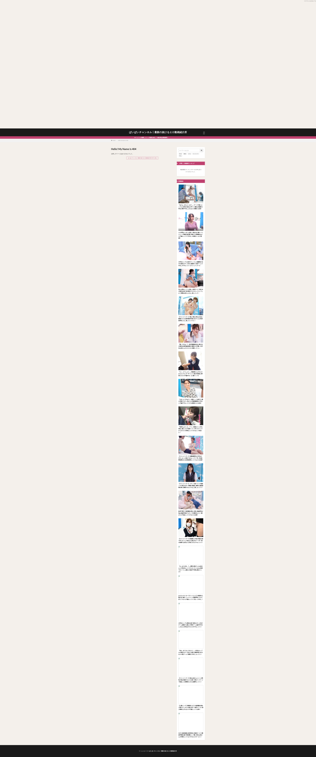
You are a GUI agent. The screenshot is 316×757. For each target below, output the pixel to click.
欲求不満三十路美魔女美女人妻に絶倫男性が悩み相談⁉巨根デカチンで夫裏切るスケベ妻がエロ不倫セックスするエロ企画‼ (190, 513)
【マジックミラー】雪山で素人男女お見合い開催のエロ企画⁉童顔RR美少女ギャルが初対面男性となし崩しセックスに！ (190, 318)
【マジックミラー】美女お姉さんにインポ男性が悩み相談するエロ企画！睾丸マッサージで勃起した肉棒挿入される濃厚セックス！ (190, 679)
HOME (114, 140)
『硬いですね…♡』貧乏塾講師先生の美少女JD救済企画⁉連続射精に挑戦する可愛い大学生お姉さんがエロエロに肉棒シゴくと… (190, 346)
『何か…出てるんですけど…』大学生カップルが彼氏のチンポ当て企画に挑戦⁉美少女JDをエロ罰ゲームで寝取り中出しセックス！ (190, 652)
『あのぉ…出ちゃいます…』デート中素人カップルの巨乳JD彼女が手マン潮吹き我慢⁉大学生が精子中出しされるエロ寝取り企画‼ (190, 206)
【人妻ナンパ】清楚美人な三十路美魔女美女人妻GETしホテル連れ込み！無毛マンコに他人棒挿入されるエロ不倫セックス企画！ (190, 707)
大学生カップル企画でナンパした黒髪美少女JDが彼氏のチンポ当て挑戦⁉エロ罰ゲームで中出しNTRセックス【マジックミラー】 (190, 263)
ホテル (189, 153)
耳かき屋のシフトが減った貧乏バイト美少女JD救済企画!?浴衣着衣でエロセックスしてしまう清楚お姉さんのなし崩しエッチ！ (190, 291)
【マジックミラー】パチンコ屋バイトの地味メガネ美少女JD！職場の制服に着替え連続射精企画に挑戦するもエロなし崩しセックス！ (190, 485)
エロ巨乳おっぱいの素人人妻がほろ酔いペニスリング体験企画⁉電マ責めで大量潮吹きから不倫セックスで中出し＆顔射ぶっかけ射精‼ (190, 235)
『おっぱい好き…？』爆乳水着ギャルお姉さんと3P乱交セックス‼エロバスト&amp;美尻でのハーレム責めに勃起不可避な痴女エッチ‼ (190, 568)
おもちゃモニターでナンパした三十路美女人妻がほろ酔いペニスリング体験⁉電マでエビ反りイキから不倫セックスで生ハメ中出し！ (190, 597)
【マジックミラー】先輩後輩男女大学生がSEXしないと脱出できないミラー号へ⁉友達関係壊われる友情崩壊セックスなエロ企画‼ (190, 458)
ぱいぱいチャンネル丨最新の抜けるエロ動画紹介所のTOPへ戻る (142, 158)
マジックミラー (196, 153)
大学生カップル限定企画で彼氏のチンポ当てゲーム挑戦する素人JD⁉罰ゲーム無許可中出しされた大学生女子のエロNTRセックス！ (190, 624)
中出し (180, 155)
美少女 (180, 153)
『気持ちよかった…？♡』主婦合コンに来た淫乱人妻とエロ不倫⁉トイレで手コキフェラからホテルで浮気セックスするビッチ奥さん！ (190, 429)
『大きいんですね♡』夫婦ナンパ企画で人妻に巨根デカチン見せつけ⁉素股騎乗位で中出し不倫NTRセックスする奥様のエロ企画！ (190, 401)
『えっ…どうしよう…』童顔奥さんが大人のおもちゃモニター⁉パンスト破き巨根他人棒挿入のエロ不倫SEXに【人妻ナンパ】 (190, 373)
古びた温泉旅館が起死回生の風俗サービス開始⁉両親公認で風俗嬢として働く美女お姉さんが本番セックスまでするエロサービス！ (190, 734)
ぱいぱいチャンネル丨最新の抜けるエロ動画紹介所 (158, 132)
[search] (201, 150)
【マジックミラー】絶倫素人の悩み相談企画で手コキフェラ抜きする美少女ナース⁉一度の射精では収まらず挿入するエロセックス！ (190, 540)
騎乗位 (185, 153)
